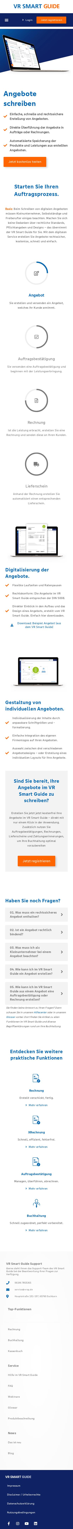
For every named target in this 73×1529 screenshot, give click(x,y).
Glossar (10, 1017)
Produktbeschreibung (21, 1418)
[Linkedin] (35, 1523)
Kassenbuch (15, 1351)
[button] (7, 20)
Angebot (13, 1318)
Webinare (14, 1396)
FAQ (10, 1385)
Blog (11, 1453)
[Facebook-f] (8, 1523)
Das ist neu (14, 1442)
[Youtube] (26, 1523)
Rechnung (14, 1329)
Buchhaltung (16, 1340)
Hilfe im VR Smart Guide (23, 1375)
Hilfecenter (40, 1012)
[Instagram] (17, 1523)
